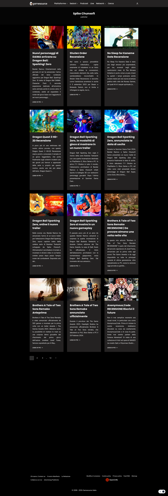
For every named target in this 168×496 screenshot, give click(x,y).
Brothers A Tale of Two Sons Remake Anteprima (46, 309)
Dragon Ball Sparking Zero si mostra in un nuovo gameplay (83, 224)
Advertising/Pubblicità (51, 480)
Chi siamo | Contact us (38, 476)
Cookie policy (106, 476)
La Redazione (66, 476)
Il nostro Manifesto (53, 476)
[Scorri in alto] (162, 488)
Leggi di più (37, 102)
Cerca (111, 3)
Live (92, 3)
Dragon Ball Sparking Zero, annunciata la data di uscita (121, 140)
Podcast (84, 3)
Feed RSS (127, 476)
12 (50, 358)
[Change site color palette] (161, 491)
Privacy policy (117, 476)
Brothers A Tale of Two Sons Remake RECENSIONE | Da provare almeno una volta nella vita (121, 228)
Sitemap (134, 476)
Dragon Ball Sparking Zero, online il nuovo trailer (46, 224)
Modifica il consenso (93, 476)
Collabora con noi (36, 480)
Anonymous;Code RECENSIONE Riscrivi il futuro (120, 309)
